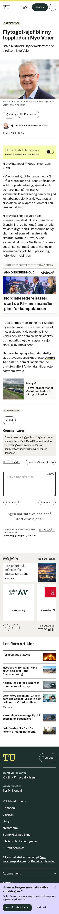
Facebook (9, 808)
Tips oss (48, 757)
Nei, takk (41, 907)
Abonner (39, 7)
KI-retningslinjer (13, 848)
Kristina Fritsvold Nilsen (19, 777)
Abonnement (12, 873)
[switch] (50, 152)
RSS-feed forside (14, 801)
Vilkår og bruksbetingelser (20, 841)
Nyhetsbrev (10, 828)
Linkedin (8, 814)
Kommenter (30, 114)
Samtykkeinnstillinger (17, 834)
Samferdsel (11, 23)
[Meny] (52, 7)
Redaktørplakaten (43, 861)
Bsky (6, 821)
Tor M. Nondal (12, 790)
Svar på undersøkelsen (17, 907)
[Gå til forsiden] (6, 7)
